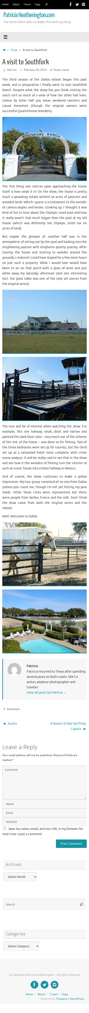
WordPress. (77, 999)
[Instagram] (83, 4)
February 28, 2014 (35, 70)
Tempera (61, 999)
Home (5, 4)
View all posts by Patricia (46, 693)
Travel (27, 4)
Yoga (37, 4)
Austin (12, 724)
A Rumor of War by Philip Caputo (68, 726)
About (16, 4)
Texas (14, 50)
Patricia (11, 70)
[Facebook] (71, 4)
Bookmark (13, 709)
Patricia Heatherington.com (29, 15)
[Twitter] (77, 4)
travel (65, 70)
